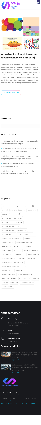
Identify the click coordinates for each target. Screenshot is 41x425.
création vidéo (8, 234)
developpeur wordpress (12, 238)
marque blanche (9, 258)
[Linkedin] (10, 392)
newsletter (7, 262)
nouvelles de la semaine (12, 267)
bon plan (32, 210)
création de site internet (12, 222)
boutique (6, 214)
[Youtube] (16, 392)
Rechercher (6, 118)
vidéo (35, 279)
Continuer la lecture (9, 92)
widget (14, 283)
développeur (8, 242)
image (17, 250)
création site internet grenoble (14, 230)
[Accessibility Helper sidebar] (38, 2)
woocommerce (27, 283)
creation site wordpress (12, 218)
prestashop (7, 271)
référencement (9, 275)
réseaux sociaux (25, 275)
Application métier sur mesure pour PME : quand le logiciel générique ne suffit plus (24, 354)
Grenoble (6, 250)
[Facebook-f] (3, 392)
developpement (25, 234)
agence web (7, 206)
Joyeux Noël (33, 254)
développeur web (24, 242)
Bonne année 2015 (18, 210)
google (27, 246)
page (28, 267)
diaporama (30, 238)
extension (7, 246)
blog (5, 210)
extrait (17, 246)
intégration (20, 254)
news (31, 258)
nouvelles (18, 262)
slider (5, 279)
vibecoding (24, 279)
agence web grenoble (25, 206)
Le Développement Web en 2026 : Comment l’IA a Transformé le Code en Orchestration (25, 367)
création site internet (11, 226)
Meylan (22, 258)
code (17, 214)
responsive (21, 271)
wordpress (7, 287)
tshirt (14, 279)
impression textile (31, 250)
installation (7, 254)
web (5, 283)
